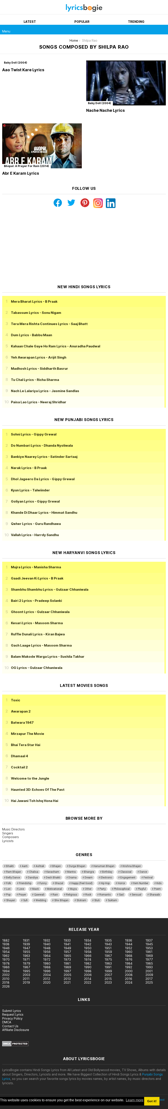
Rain (55, 894)
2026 (6, 986)
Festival (148, 877)
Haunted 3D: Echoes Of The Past (38, 789)
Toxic (15, 700)
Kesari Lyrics (37, 623)
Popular (81, 21)
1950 (87, 948)
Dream (89, 877)
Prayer (22, 894)
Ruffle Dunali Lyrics (38, 634)
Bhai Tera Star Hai (25, 745)
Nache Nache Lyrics (105, 110)
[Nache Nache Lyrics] (126, 82)
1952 (128, 948)
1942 (87, 944)
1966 (87, 956)
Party (103, 888)
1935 (108, 940)
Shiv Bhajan (61, 900)
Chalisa (33, 871)
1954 (6, 952)
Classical (125, 871)
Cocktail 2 (19, 767)
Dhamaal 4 (19, 756)
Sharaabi (154, 894)
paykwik (62, 916)
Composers (10, 837)
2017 (149, 979)
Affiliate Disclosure (15, 1030)
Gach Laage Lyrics (41, 645)
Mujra (73, 888)
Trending (136, 21)
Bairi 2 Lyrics (36, 601)
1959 (108, 952)
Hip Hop (105, 883)
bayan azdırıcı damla (40, 916)
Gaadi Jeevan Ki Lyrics (37, 578)
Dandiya (33, 877)
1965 (67, 956)
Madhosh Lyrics (39, 368)
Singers (7, 833)
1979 (26, 963)
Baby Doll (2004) (15, 62)
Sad (121, 894)
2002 (6, 975)
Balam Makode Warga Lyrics (47, 656)
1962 (5, 956)
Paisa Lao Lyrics (38, 402)
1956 (47, 952)
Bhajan (56, 866)
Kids (159, 883)
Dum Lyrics (31, 335)
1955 (26, 952)
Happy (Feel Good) (82, 883)
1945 (149, 944)
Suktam (112, 900)
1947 (26, 948)
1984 (128, 963)
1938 (5, 944)
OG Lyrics (36, 668)
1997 (67, 971)
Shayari (10, 900)
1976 (128, 959)
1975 (108, 959)
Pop (8, 894)
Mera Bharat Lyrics (34, 301)
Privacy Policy (12, 1018)
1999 (108, 971)
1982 (87, 963)
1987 (26, 967)
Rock (88, 894)
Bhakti (10, 866)
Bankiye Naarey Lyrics (44, 457)
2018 (5, 982)
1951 (108, 948)
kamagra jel (77, 916)
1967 (108, 956)
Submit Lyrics (11, 1011)
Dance (143, 871)
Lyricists (8, 841)
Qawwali (39, 894)
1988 (47, 967)
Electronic (106, 877)
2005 (67, 975)
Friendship (25, 883)
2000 (129, 971)
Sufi (25, 900)
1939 (26, 944)
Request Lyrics (12, 1014)
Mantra (71, 871)
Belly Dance (13, 877)
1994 (6, 971)
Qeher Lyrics (36, 524)
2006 (88, 975)
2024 (128, 982)
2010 (5, 979)
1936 (128, 940)
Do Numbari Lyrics (42, 445)
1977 (149, 959)
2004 (47, 975)
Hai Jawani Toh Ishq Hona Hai (34, 801)
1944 (128, 944)
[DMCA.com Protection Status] (15, 1045)
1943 (108, 944)
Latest (30, 21)
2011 (26, 979)
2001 (149, 971)
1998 (87, 971)
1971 (26, 959)
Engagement (127, 877)
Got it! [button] (152, 1101)
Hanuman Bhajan (103, 866)
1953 (149, 948)
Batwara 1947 (22, 722)
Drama (72, 877)
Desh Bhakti (53, 877)
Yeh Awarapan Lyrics (38, 357)
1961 (148, 952)
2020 (47, 982)
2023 (108, 982)
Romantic (105, 894)
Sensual (136, 894)
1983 (108, 963)
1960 (128, 952)
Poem (157, 888)
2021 (67, 982)
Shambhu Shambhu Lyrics (49, 589)
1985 (149, 963)
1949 (67, 948)
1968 (128, 956)
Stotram (81, 900)
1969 (149, 956)
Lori (8, 888)
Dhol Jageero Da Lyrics (43, 479)
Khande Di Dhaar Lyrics (44, 512)
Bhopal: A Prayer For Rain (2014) (26, 166)
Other (88, 888)
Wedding (41, 900)
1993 (149, 967)
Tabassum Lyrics (36, 313)
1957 (67, 952)
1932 (46, 940)
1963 (26, 956)
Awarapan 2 (21, 711)
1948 (47, 948)
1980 (47, 963)
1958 (87, 952)
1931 (26, 940)
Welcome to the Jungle (30, 778)
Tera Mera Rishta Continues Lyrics (49, 324)
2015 (108, 979)
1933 (67, 940)
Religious (71, 894)
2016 (128, 979)
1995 (26, 971)
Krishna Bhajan (131, 866)
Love (21, 888)
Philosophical (122, 888)
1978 (6, 963)
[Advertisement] (84, 246)
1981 (67, 963)
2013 (67, 979)
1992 (128, 967)
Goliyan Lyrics (35, 501)
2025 (149, 982)
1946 (6, 948)
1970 (6, 959)
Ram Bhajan (13, 871)
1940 (47, 944)
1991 (108, 967)
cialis (21, 916)
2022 (87, 982)
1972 (46, 959)
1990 (87, 967)
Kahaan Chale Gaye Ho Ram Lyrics (55, 346)
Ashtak (40, 866)
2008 (129, 975)
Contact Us (10, 1026)
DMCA (6, 1022)
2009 (149, 975)
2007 (108, 975)
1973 (67, 959)
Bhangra (89, 871)
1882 (5, 940)
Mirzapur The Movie (27, 734)
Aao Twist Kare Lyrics (23, 70)
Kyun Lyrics (30, 490)
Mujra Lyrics (36, 567)
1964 (47, 956)
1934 (87, 940)
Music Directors (13, 829)
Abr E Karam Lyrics (20, 173)
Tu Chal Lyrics (35, 380)
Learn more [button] (135, 1100)
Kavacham (52, 871)
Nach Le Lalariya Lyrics (45, 391)
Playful (142, 888)
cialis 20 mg (8, 916)
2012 (46, 979)
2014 (87, 979)
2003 (26, 975)
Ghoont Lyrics (40, 612)
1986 (6, 967)
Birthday (107, 871)
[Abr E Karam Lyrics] (42, 145)
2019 (26, 982)
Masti (35, 888)
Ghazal (59, 883)
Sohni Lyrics (33, 434)
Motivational (54, 888)
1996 (47, 971)
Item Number (140, 883)
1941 (67, 944)
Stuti (97, 900)
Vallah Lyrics (35, 535)
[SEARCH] (163, 29)
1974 (87, 959)
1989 (67, 967)
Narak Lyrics (29, 468)
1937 (149, 940)
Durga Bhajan (77, 866)
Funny (43, 883)
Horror (121, 883)
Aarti (25, 866)
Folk (8, 883)
